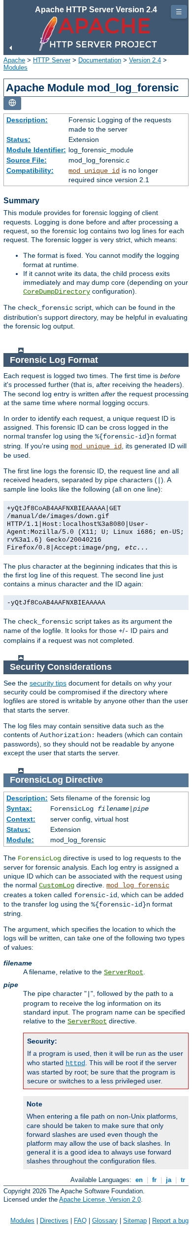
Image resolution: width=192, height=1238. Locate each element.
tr (183, 1179)
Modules (15, 67)
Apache (14, 60)
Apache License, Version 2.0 (100, 1199)
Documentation (99, 60)
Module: (20, 840)
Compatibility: (30, 170)
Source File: (26, 160)
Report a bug (170, 1220)
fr (154, 1179)
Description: (27, 120)
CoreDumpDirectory (56, 292)
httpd (75, 1063)
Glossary (105, 1220)
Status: (18, 139)
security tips (48, 683)
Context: (20, 819)
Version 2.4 (145, 60)
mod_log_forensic (137, 885)
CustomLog (56, 885)
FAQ (80, 1220)
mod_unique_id (94, 171)
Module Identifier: (36, 150)
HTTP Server (51, 60)
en (139, 1179)
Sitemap (135, 1220)
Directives (54, 1220)
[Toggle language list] (12, 103)
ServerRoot (123, 972)
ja (168, 1179)
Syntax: (19, 808)
